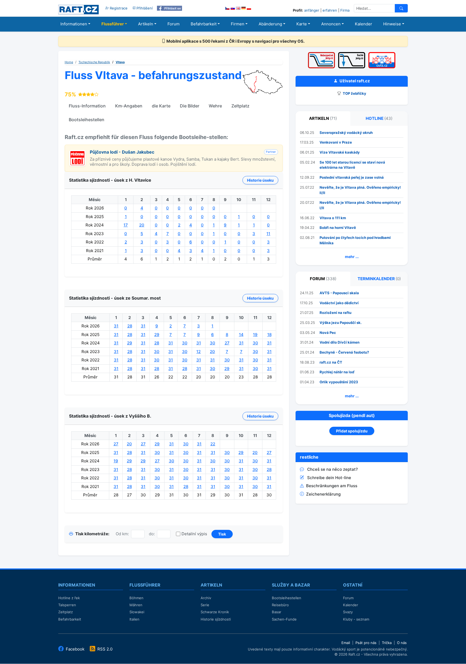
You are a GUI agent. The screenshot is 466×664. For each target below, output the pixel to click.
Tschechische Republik (94, 62)
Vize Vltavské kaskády (340, 152)
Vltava (120, 62)
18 (269, 334)
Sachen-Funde (284, 619)
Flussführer (112, 23)
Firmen (237, 23)
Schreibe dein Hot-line (329, 477)
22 (212, 443)
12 (198, 351)
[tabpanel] (351, 195)
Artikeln (145, 23)
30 (184, 342)
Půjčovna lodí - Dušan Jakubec (122, 152)
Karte (301, 23)
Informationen (73, 23)
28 (129, 325)
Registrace (118, 8)
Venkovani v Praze (336, 142)
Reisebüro (280, 605)
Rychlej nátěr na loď (337, 372)
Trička (387, 643)
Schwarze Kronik (215, 612)
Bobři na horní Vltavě (338, 227)
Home (69, 62)
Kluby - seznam (356, 619)
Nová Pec (328, 332)
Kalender (363, 23)
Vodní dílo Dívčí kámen (339, 342)
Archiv (206, 598)
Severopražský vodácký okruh (346, 132)
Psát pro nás (365, 643)
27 (227, 342)
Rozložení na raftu (335, 312)
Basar (276, 612)
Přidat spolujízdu (352, 431)
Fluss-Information (87, 106)
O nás (402, 643)
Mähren (135, 605)
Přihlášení (144, 8)
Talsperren (67, 605)
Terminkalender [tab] (379, 278)
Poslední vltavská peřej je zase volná (352, 177)
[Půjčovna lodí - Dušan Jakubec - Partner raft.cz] (77, 152)
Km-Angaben (128, 106)
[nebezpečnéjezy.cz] (321, 53)
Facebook (75, 649)
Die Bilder (189, 106)
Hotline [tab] (379, 118)
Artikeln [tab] (323, 118)
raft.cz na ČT (331, 362)
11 (268, 233)
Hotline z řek (69, 598)
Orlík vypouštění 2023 (339, 382)
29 (156, 334)
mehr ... (352, 256)
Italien (134, 619)
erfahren (330, 10)
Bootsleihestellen (86, 119)
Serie (205, 605)
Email (345, 643)
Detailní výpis (194, 533)
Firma (345, 10)
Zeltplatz (240, 106)
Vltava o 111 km (333, 218)
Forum (173, 23)
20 (141, 225)
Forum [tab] (323, 278)
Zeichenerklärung (323, 494)
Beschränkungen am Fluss (331, 485)
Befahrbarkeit (204, 23)
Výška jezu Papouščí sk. (341, 322)
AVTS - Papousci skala (339, 293)
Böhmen (136, 598)
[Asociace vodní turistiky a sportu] (381, 53)
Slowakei (136, 612)
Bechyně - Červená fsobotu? (344, 352)
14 (241, 334)
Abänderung (270, 23)
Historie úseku (260, 180)
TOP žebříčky (354, 93)
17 (126, 225)
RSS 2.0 (104, 649)
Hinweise (392, 23)
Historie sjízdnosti (216, 619)
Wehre (215, 106)
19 (255, 334)
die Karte (161, 106)
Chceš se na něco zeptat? (332, 469)
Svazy (348, 612)
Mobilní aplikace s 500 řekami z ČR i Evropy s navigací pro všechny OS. (235, 41)
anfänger (311, 10)
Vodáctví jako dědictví (339, 303)
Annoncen (331, 23)
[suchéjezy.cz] (351, 53)
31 (116, 325)
